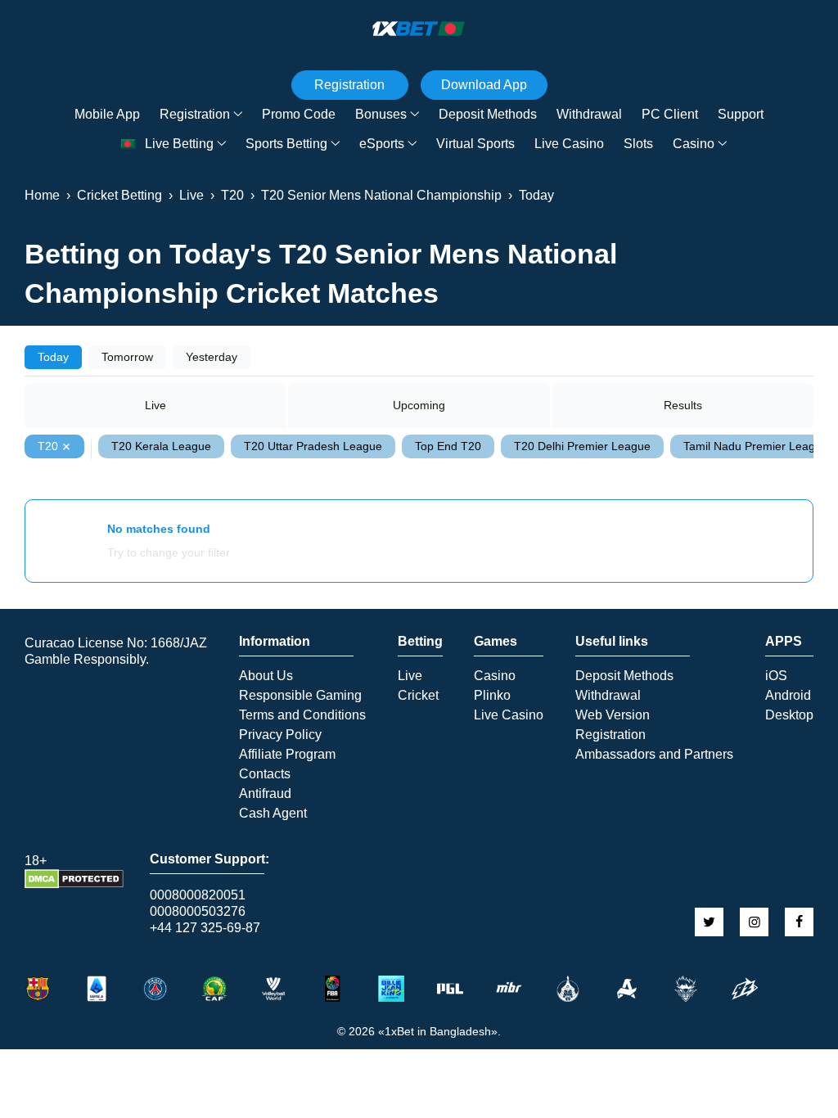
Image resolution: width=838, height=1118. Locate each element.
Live (155, 405)
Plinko (492, 695)
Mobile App (107, 114)
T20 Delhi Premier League (582, 446)
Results (683, 405)
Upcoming (419, 405)
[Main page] (419, 28)
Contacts (265, 774)
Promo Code (299, 114)
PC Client (670, 114)
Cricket (418, 695)
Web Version (612, 715)
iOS (776, 676)
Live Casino (569, 144)
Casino (693, 144)
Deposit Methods (488, 114)
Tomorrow (127, 356)
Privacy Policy (280, 735)
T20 (48, 446)
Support (741, 114)
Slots (638, 144)
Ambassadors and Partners (654, 754)
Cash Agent (273, 813)
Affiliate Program (287, 754)
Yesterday (211, 356)
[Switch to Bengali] (128, 144)
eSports (381, 144)
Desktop (789, 715)
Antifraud (265, 793)
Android (788, 695)
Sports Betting (286, 144)
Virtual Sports (475, 144)
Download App (484, 85)
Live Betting (179, 144)
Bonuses (381, 114)
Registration (195, 114)
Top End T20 (448, 446)
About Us (266, 676)
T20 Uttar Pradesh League (313, 446)
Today (53, 356)
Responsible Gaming (300, 695)
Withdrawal (589, 114)
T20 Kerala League (161, 446)
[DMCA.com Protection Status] (74, 884)
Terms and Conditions (302, 715)
